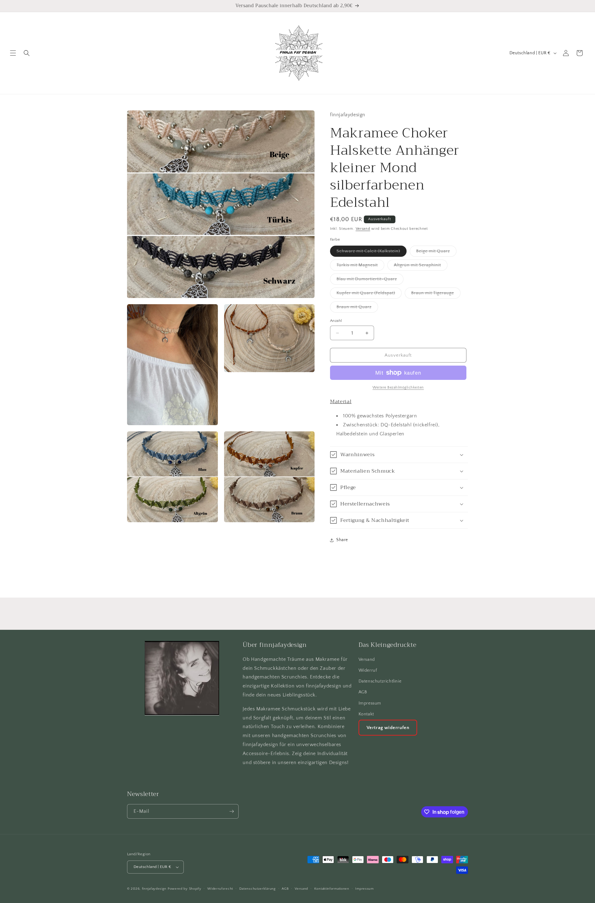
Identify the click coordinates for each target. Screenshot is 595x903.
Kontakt (366, 714)
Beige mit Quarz (436, 252)
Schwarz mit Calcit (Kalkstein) (372, 252)
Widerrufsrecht (220, 889)
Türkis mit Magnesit (360, 266)
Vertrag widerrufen (388, 727)
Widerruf (368, 670)
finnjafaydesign (154, 889)
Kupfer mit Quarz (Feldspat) (369, 294)
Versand (363, 229)
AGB (363, 692)
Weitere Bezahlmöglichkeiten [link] (398, 387)
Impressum (370, 703)
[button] (13, 53)
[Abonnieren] (231, 811)
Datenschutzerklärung (257, 889)
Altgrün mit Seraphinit (420, 266)
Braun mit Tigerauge (436, 294)
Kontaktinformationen (331, 889)
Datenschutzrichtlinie (380, 681)
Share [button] (342, 539)
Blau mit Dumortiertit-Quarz (370, 280)
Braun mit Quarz (357, 308)
